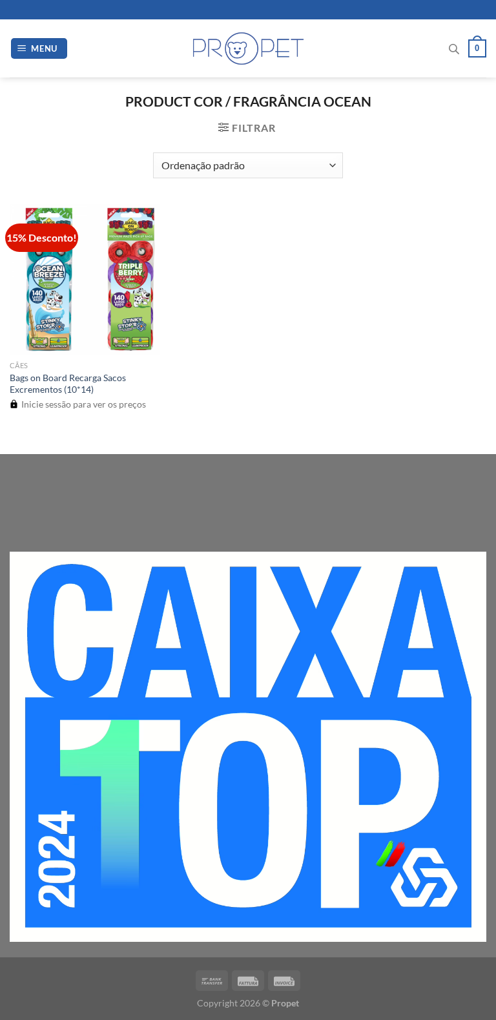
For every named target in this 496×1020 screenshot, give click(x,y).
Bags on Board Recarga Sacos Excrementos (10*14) (68, 383)
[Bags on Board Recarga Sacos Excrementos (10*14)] (85, 279)
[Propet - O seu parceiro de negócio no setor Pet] (248, 49)
